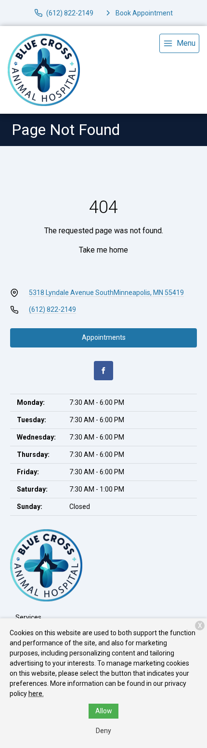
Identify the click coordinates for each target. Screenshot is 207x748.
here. (36, 693)
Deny (103, 731)
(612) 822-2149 (52, 309)
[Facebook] (103, 370)
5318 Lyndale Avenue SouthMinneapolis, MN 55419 (106, 292)
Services (28, 617)
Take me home (103, 249)
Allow (103, 711)
